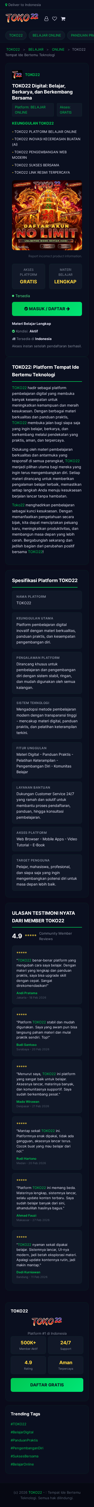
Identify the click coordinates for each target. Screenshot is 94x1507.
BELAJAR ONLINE (47, 35)
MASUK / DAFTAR (47, 308)
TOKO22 (16, 35)
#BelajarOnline (22, 1464)
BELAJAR (35, 49)
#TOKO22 (18, 1424)
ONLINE (58, 49)
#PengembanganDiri (27, 1448)
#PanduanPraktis (24, 1440)
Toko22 (18, 505)
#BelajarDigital (22, 1432)
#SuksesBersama (24, 1456)
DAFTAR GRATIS (47, 1384)
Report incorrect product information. (55, 256)
